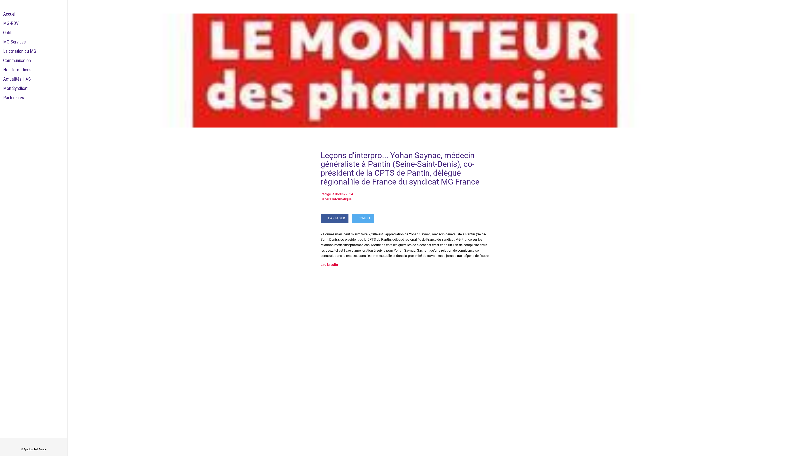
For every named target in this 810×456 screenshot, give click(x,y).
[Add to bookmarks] (484, 219)
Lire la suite (329, 265)
